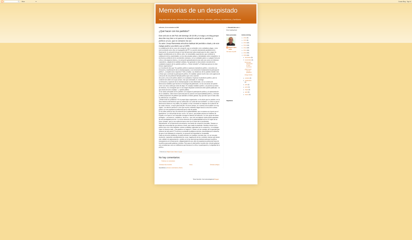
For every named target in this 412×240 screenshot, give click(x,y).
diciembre (248, 57)
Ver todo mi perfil (231, 51)
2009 (245, 55)
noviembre (248, 60)
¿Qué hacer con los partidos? (248, 71)
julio (246, 84)
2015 (245, 40)
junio (246, 87)
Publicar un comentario (168, 161)
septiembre (248, 80)
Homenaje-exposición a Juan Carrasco (249, 65)
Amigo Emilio (248, 75)
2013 (245, 45)
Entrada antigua (214, 164)
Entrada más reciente (165, 164)
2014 (245, 43)
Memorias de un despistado (198, 10)
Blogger (216, 179)
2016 (245, 38)
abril (246, 92)
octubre (247, 78)
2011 (245, 50)
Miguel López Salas (232, 48)
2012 (245, 48)
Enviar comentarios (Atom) (175, 168)
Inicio (190, 164)
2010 (245, 53)
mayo (246, 89)
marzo (247, 94)
